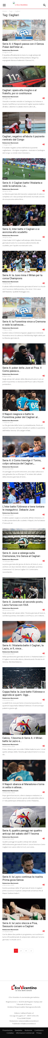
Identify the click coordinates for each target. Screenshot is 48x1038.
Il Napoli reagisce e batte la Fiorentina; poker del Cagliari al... (21, 416)
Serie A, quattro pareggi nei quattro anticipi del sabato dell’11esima (22, 832)
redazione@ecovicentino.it (28, 1021)
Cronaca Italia (7, 86)
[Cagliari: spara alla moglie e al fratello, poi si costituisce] (24, 76)
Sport (5, 39)
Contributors (38, 1030)
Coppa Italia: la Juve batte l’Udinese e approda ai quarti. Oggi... (23, 693)
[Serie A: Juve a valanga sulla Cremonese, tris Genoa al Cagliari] (24, 539)
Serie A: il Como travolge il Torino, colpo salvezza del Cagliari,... (21, 462)
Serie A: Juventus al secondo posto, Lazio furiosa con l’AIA (22, 603)
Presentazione (8, 1030)
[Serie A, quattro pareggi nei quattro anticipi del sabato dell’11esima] (24, 816)
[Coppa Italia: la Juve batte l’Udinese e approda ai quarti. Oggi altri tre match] (24, 678)
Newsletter (18, 1030)
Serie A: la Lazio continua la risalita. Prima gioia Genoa (22, 878)
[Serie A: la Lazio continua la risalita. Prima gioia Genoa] (24, 863)
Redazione (28, 1030)
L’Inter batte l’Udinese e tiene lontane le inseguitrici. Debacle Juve (23, 508)
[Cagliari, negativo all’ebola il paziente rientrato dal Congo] (24, 122)
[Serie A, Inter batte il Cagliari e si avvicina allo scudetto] (24, 215)
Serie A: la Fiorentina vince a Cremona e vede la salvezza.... (24, 323)
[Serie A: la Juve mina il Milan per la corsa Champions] (24, 261)
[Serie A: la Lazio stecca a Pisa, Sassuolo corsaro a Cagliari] (24, 909)
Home (4, 11)
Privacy (39, 1033)
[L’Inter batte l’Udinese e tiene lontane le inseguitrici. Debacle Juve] (24, 492)
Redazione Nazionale (10, 50)
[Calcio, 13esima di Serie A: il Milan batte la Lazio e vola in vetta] (24, 724)
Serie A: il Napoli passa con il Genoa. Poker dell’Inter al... (23, 45)
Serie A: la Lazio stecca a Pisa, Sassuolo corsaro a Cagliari (19, 925)
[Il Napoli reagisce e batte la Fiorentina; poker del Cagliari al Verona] (24, 400)
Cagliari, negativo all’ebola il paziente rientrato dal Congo (23, 138)
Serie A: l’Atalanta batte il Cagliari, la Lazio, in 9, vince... (23, 647)
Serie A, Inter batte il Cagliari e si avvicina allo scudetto (21, 231)
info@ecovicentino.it (28, 1023)
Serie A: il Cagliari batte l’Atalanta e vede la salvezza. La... (22, 184)
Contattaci (10, 1033)
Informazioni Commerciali (25, 1033)
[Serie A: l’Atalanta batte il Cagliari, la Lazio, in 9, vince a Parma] (24, 631)
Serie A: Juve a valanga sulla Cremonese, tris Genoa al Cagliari (21, 554)
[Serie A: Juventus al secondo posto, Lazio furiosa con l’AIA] (24, 588)
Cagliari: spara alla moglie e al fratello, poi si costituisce (19, 92)
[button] (44, 5)
